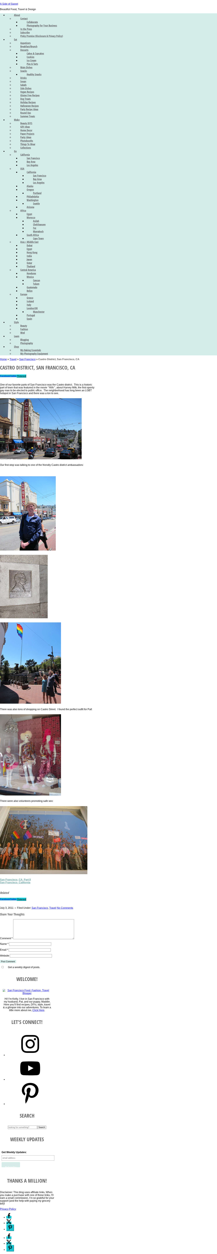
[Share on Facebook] (8, 1217)
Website (4, 955)
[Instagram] (30, 1055)
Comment (6, 938)
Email (4, 949)
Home (3, 359)
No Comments (65, 908)
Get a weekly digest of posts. (23, 967)
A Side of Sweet (9, 4)
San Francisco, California (15, 882)
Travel (13, 359)
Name (4, 944)
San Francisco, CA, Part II (15, 879)
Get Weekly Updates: (14, 1152)
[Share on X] (8, 1223)
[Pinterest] (30, 1103)
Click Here (38, 1010)
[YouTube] (30, 1079)
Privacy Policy (8, 1209)
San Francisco (27, 359)
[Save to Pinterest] (10, 1227)
